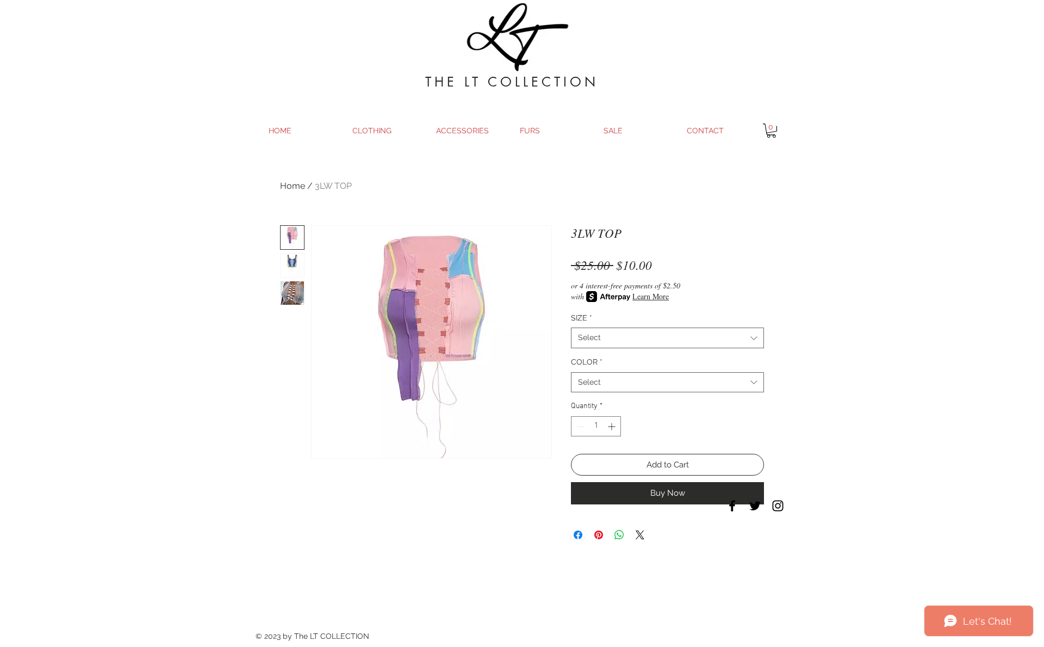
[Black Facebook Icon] (732, 505)
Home (292, 186)
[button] (771, 131)
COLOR (586, 362)
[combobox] (667, 338)
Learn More (650, 296)
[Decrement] (579, 426)
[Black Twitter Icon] (755, 505)
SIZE (581, 317)
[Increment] (612, 426)
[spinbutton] (596, 426)
